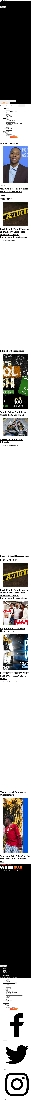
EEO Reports (9, 134)
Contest (7, 112)
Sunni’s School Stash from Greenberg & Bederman (13, 413)
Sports (7, 127)
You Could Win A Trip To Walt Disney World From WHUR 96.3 (15, 859)
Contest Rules (9, 116)
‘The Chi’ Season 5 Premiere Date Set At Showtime (14, 190)
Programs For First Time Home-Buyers (12, 629)
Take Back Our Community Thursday (14, 123)
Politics (7, 126)
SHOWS (5, 108)
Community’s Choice (10, 122)
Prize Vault (8, 115)
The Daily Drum (9, 119)
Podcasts (8, 110)
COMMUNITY (6, 128)
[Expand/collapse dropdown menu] (8, 108)
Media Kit (5, 972)
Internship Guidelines (11, 135)
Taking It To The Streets (11, 120)
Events (7, 114)
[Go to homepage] (11, 868)
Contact (4, 970)
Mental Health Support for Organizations (13, 793)
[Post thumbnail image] (15, 182)
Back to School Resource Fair (14, 556)
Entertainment (9, 124)
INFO (4, 132)
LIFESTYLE (9, 130)
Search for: (2, 105)
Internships (5, 973)
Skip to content (3, 0)
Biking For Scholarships (12, 350)
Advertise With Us (7, 971)
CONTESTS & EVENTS (9, 111)
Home (4, 968)
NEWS (4, 118)
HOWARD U (6, 131)
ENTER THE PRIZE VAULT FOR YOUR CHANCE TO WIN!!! (14, 676)
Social (3, 7)
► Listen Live (13, 137)
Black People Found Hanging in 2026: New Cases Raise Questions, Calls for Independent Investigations (14, 233)
